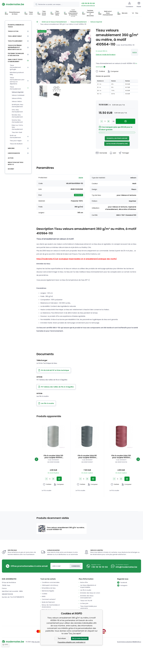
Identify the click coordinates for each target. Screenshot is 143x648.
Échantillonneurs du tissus (16, 26)
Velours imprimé (96, 22)
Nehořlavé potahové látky (17, 74)
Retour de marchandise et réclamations (51, 606)
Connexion (76, 566)
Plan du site (36, 642)
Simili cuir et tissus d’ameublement (54, 22)
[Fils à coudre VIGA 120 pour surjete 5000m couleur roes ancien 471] (121, 436)
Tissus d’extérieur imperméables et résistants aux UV (15, 47)
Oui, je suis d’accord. (79, 638)
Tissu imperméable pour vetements (88, 607)
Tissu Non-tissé (17, 132)
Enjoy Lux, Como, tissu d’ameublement (17, 127)
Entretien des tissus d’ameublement (86, 597)
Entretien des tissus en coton (90, 593)
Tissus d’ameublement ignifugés (15, 67)
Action (10, 158)
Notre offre (84, 582)
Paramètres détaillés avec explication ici (71, 642)
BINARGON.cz (136, 642)
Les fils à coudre (85, 590)
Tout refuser (62, 638)
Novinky (11, 169)
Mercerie (11, 148)
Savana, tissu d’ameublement (17, 121)
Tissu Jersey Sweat (15, 36)
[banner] (15, 4)
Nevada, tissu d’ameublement (17, 116)
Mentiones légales (48, 591)
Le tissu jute (84, 603)
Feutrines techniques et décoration (16, 54)
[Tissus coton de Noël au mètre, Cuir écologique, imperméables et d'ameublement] (37, 22)
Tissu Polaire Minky (15, 41)
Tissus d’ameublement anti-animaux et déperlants (17, 81)
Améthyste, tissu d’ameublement (17, 106)
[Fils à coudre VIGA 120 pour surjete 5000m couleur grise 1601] (53, 436)
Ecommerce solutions (124, 642)
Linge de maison (14, 153)
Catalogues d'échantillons (117, 144)
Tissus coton (13, 31)
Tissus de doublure (16, 144)
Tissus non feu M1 (86, 601)
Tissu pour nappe (15, 141)
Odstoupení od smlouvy (50, 585)
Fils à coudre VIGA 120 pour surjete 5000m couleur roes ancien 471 (121, 456)
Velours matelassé (18, 95)
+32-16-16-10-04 (88, 3)
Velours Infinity (17, 98)
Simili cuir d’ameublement (15, 136)
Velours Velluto (17, 101)
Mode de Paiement (48, 602)
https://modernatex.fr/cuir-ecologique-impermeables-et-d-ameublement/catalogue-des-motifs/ (76, 259)
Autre (134, 52)
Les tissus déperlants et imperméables (88, 586)
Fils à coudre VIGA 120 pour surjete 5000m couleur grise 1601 (53, 456)
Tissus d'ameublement (78, 22)
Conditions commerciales (50, 582)
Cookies (44, 594)
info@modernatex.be (88, 5)
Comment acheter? (49, 599)
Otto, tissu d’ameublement (17, 111)
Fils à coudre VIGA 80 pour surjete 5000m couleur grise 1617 (87, 456)
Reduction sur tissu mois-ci (15, 163)
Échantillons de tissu (49, 588)
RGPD (43, 596)
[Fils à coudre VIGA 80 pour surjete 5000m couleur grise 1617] (87, 436)
